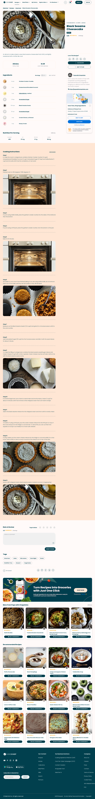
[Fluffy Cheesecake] (13, 662)
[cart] (70, 2)
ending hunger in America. (80, 130)
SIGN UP (79, 2)
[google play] (9, 766)
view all (90, 604)
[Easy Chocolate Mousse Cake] (36, 728)
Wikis (39, 772)
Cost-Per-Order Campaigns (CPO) (65, 761)
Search (40, 776)
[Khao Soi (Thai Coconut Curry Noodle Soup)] (58, 623)
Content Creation (60, 765)
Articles (40, 761)
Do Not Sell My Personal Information (74, 796)
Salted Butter (23, 93)
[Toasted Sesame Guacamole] (36, 623)
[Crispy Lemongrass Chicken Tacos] (59, 662)
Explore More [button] (43, 2)
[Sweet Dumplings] (36, 662)
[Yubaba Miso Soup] (82, 662)
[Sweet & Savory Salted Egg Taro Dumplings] (81, 623)
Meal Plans (41, 769)
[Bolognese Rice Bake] (59, 728)
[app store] (19, 766)
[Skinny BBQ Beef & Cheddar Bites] (82, 728)
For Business (53, 2)
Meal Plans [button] (25, 2)
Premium (40, 780)
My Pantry (34, 2)
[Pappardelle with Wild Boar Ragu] (13, 728)
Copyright (88, 796)
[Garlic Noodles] (13, 623)
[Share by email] (85, 59)
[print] (70, 59)
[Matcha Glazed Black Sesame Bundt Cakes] (82, 695)
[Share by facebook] (77, 59)
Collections (41, 765)
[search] (65, 2)
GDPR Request (59, 796)
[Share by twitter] (81, 59)
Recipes (40, 758)
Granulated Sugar (24, 99)
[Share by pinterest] (74, 59)
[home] (8, 2)
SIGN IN (88, 2)
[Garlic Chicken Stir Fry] (59, 695)
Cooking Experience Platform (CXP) (65, 758)
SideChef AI (58, 772)
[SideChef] (10, 755)
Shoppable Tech (60, 769)
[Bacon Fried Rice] (36, 695)
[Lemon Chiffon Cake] (13, 695)
